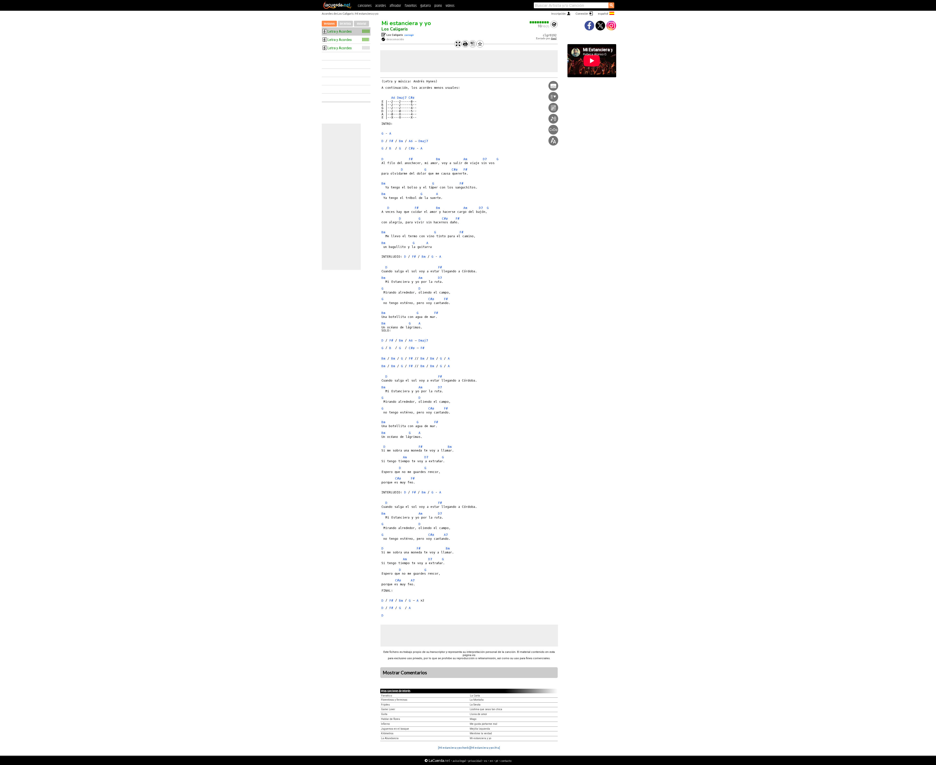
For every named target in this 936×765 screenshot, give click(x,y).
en (491, 760)
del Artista (345, 23)
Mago (473, 719)
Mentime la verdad (481, 733)
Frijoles (385, 704)
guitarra (425, 6)
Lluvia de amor (478, 714)
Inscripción (558, 13)
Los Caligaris (394, 29)
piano (438, 6)
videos (450, 6)
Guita (384, 714)
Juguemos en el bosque (395, 728)
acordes (380, 6)
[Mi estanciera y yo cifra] (485, 747)
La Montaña (477, 699)
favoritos (411, 6)
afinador (395, 6)
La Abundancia (390, 738)
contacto (505, 760)
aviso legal (459, 760)
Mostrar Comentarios (405, 672)
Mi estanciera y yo (406, 23)
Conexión (581, 13)
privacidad (475, 760)
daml (553, 38)
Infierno (385, 724)
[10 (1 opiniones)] (539, 22)
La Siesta (475, 704)
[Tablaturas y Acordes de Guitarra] (337, 8)
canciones (364, 6)
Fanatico (386, 695)
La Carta (475, 695)
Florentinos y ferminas (394, 699)
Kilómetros (387, 733)
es (485, 760)
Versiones (329, 23)
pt (497, 760)
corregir (409, 35)
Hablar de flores (390, 719)
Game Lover (388, 709)
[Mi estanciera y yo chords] (454, 747)
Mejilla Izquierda (480, 728)
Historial (361, 23)
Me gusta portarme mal (483, 724)
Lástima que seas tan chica (486, 709)
